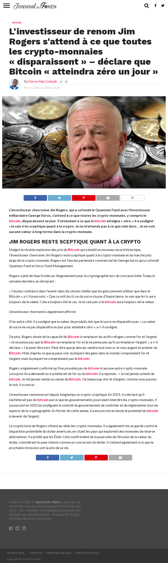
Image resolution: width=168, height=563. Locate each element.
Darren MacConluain (42, 81)
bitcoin (14, 221)
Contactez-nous (87, 552)
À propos (35, 552)
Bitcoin (74, 249)
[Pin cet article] (84, 197)
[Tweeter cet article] (59, 197)
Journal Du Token (47, 502)
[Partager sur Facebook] (35, 197)
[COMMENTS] (132, 197)
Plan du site (15, 552)
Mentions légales (58, 552)
